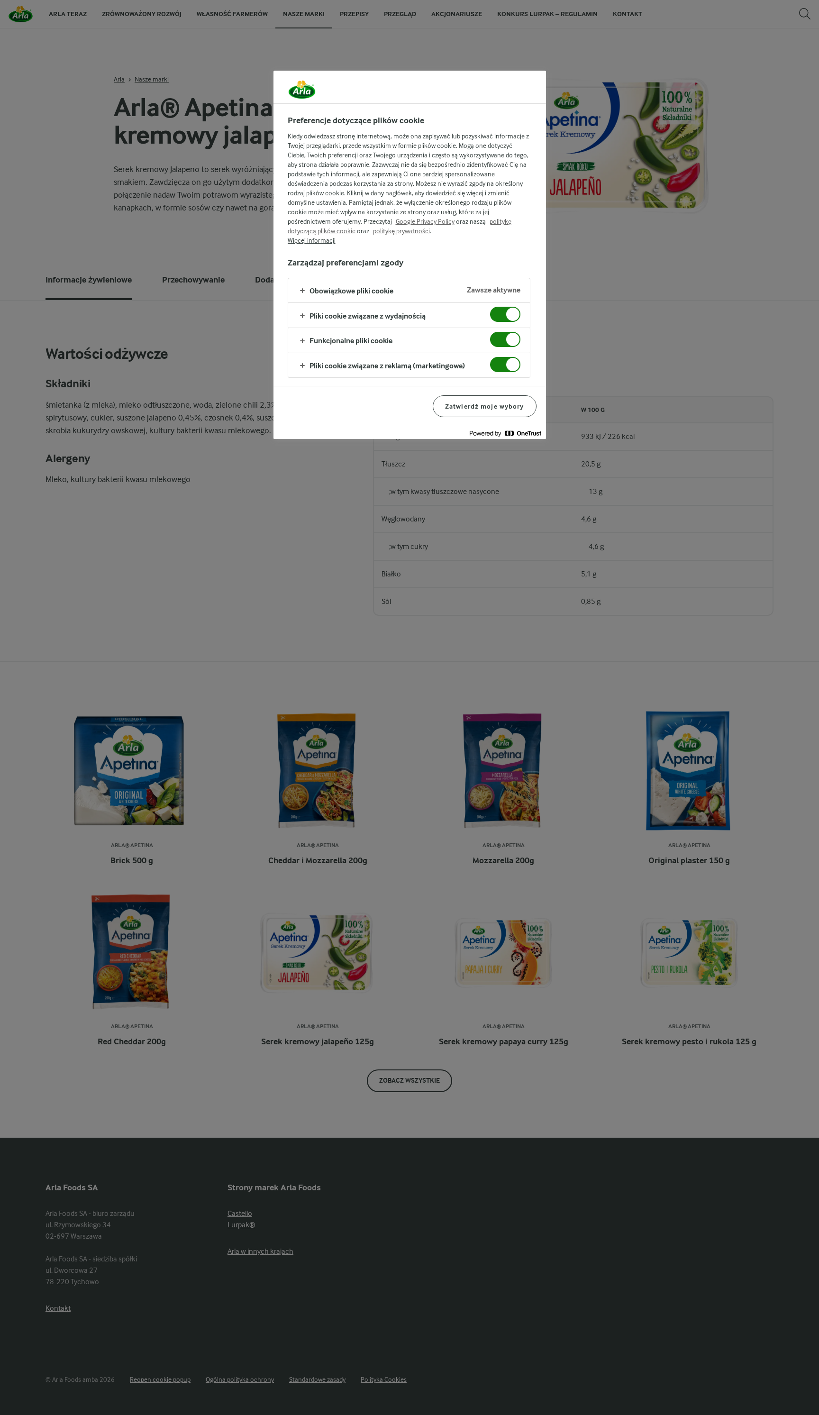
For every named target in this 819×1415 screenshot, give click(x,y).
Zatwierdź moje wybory (484, 406)
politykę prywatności (401, 231)
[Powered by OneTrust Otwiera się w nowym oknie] (505, 433)
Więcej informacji (312, 240)
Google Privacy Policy (425, 221)
